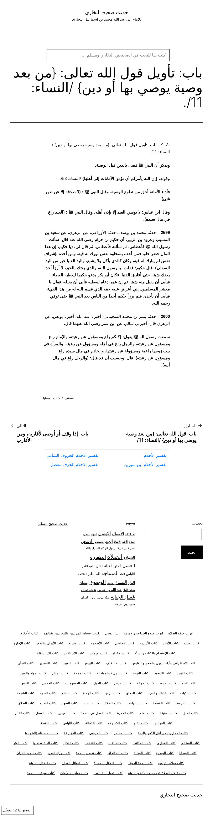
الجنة (125, 541)
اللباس (130, 574)
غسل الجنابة (123, 597)
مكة (107, 597)
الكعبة (92, 566)
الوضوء (98, 582)
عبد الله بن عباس (109, 589)
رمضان (84, 582)
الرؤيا (120, 548)
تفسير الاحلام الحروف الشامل (72, 455)
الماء (122, 574)
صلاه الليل (129, 589)
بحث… (197, 523)
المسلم (94, 573)
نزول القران (88, 597)
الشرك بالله (92, 548)
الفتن (117, 566)
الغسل (128, 565)
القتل (99, 566)
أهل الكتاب (130, 534)
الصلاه (115, 556)
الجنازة (132, 542)
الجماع (86, 534)
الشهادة (129, 557)
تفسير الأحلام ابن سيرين (145, 464)
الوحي (110, 582)
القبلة (108, 566)
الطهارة (98, 557)
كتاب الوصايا (51, 398)
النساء (121, 582)
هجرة (132, 604)
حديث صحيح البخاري (106, 12)
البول (94, 534)
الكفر (85, 566)
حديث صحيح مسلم (53, 523)
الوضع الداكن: (22, 810)
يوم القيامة (121, 604)
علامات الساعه (88, 590)
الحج (109, 541)
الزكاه (104, 548)
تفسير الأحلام (155, 455)
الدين (126, 548)
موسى (100, 597)
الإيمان (104, 533)
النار (131, 582)
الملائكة (82, 574)
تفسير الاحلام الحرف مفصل (74, 464)
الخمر (132, 548)
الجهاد (117, 541)
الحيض (87, 541)
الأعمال (118, 533)
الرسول (113, 548)
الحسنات (99, 541)
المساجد (110, 573)
